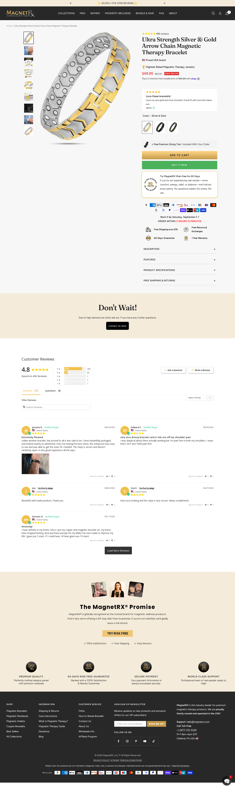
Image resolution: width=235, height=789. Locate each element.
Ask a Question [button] (175, 370)
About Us (84, 726)
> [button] (118, 550)
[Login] (220, 13)
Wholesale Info (86, 731)
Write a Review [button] (202, 370)
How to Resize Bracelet (91, 716)
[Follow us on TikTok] (153, 741)
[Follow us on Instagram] (127, 741)
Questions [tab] (50, 390)
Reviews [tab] (27, 390)
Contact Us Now (117, 325)
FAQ (161, 13)
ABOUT (173, 13)
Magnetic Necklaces (17, 716)
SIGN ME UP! (156, 724)
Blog (41, 736)
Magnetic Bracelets (16, 711)
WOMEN (95, 13)
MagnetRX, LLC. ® (112, 755)
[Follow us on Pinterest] (136, 741)
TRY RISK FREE (117, 633)
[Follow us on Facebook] (118, 741)
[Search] (213, 13)
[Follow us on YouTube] (145, 741)
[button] (108, 476)
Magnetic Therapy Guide (52, 726)
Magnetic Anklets (15, 721)
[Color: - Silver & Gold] (147, 124)
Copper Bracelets (15, 726)
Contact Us (85, 721)
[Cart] (227, 13)
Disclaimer (44, 731)
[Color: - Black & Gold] (173, 124)
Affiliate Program (88, 736)
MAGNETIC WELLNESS (118, 13)
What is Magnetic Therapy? (53, 721)
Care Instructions (48, 716)
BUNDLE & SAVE (145, 13)
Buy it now (179, 165)
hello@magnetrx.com (198, 721)
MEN (82, 13)
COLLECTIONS (66, 13)
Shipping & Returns (49, 711)
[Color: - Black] (160, 124)
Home (9, 26)
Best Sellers (12, 731)
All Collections (14, 736)
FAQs (82, 711)
